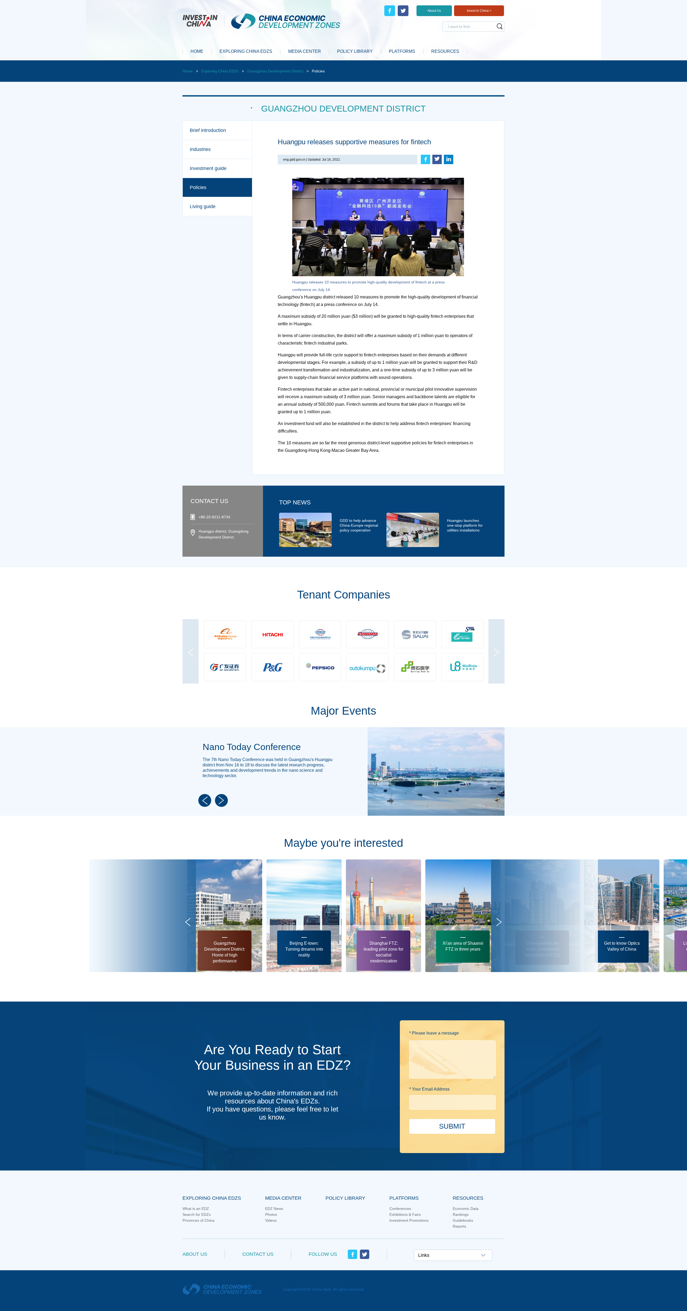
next (496, 666)
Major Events (343, 710)
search (499, 26)
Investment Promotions (409, 1220)
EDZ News (274, 1208)
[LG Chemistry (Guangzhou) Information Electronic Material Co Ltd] (462, 634)
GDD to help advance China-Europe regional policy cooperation (359, 525)
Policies (198, 187)
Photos (271, 1214)
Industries (200, 149)
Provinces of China (198, 1220)
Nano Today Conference (252, 747)
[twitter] (403, 10)
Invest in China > (479, 11)
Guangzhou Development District (275, 71)
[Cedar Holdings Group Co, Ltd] (462, 667)
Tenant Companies (343, 594)
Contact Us (257, 1254)
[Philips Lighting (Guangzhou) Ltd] (272, 667)
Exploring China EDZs (220, 71)
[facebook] (389, 10)
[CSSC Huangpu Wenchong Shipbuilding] (225, 634)
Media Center (283, 1198)
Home (187, 71)
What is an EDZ (195, 1208)
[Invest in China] (203, 20)
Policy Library (345, 1198)
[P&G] (320, 634)
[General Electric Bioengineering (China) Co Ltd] (415, 634)
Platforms (404, 1198)
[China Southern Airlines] (272, 634)
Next (221, 800)
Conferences (400, 1208)
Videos (271, 1220)
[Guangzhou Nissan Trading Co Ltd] (367, 667)
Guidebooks (463, 1220)
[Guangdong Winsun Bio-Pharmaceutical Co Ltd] (225, 667)
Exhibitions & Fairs (405, 1214)
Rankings (461, 1214)
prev (190, 666)
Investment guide (208, 168)
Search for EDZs (196, 1214)
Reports (459, 1226)
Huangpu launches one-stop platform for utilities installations (465, 525)
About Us (434, 11)
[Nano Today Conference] (436, 730)
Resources (468, 1198)
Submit (452, 1126)
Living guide (202, 206)
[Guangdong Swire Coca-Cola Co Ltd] (367, 634)
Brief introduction (208, 130)
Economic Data (465, 1208)
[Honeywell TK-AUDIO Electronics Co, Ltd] (415, 667)
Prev (204, 800)
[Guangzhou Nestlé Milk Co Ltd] (320, 667)
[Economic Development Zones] (282, 21)
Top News (295, 502)
